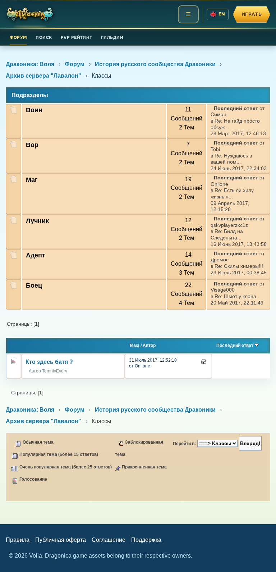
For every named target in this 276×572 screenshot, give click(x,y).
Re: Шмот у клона (235, 296)
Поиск (44, 37)
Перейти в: (184, 443)
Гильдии (112, 37)
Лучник (37, 220)
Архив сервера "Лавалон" (43, 76)
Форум (18, 37)
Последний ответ (235, 345)
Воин (34, 110)
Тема (134, 345)
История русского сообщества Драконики (155, 64)
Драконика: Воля (30, 64)
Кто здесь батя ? (49, 362)
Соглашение (108, 540)
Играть (252, 14)
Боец (34, 285)
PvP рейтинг (76, 37)
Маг (32, 179)
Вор (32, 144)
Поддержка (146, 540)
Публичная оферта (60, 540)
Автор (149, 345)
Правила (17, 540)
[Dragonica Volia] (30, 14)
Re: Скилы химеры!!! (239, 266)
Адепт (35, 255)
